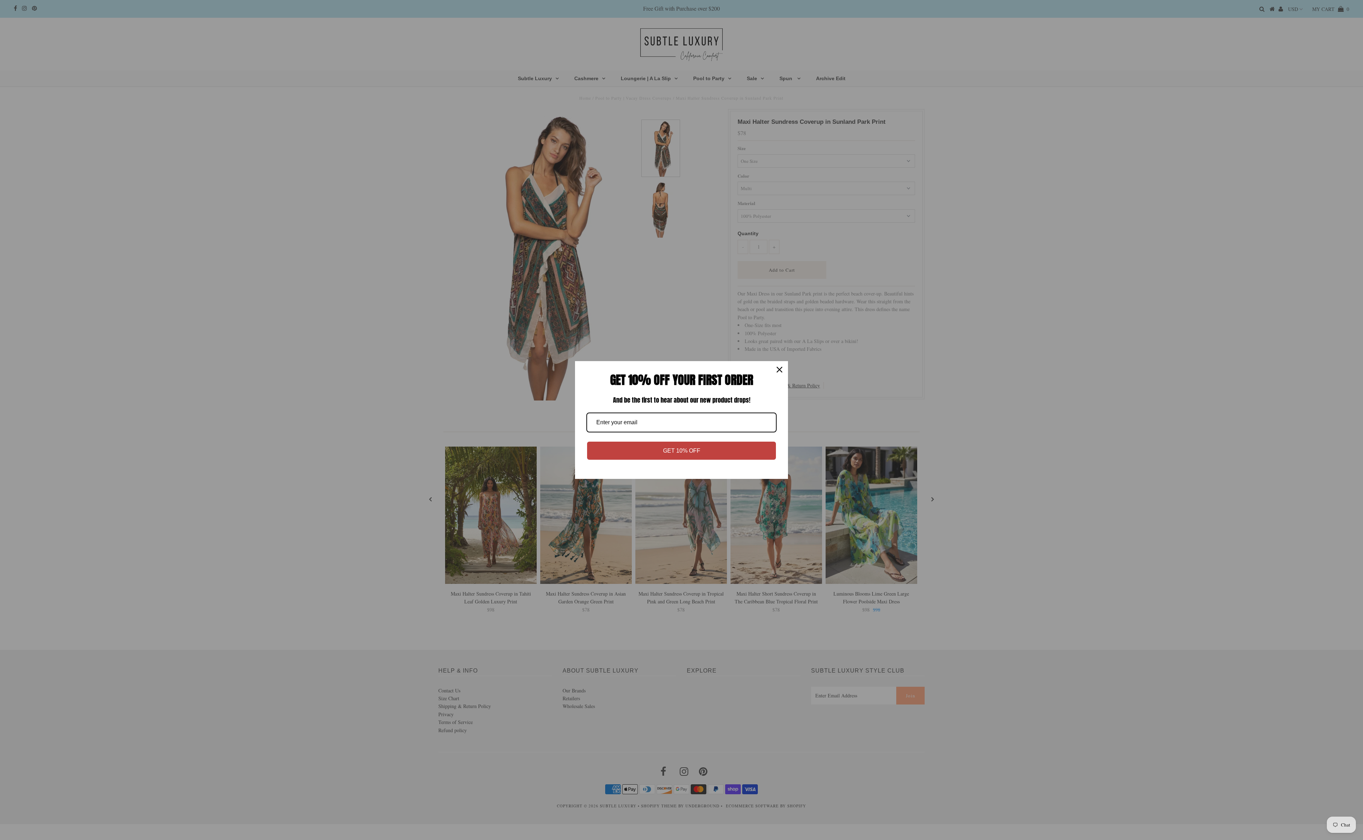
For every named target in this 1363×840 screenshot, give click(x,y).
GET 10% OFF (681, 451)
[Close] (779, 369)
